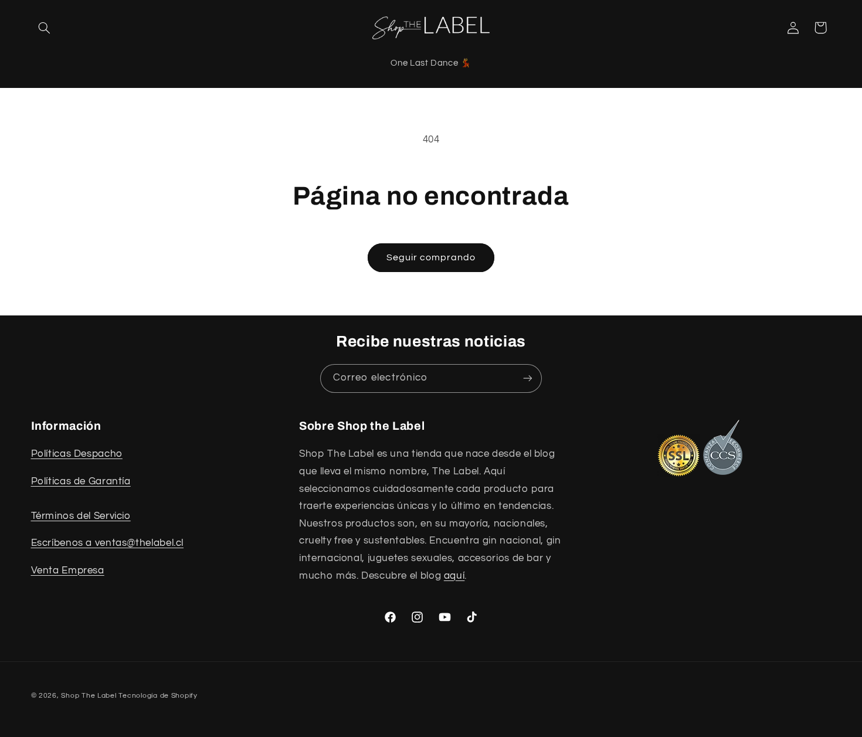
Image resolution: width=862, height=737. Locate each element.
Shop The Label (88, 695)
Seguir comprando (431, 257)
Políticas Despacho (77, 454)
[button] (44, 27)
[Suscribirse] (527, 378)
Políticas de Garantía (81, 481)
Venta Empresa (67, 570)
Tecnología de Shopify (157, 695)
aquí (454, 575)
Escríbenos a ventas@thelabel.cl (107, 543)
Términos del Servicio (81, 516)
